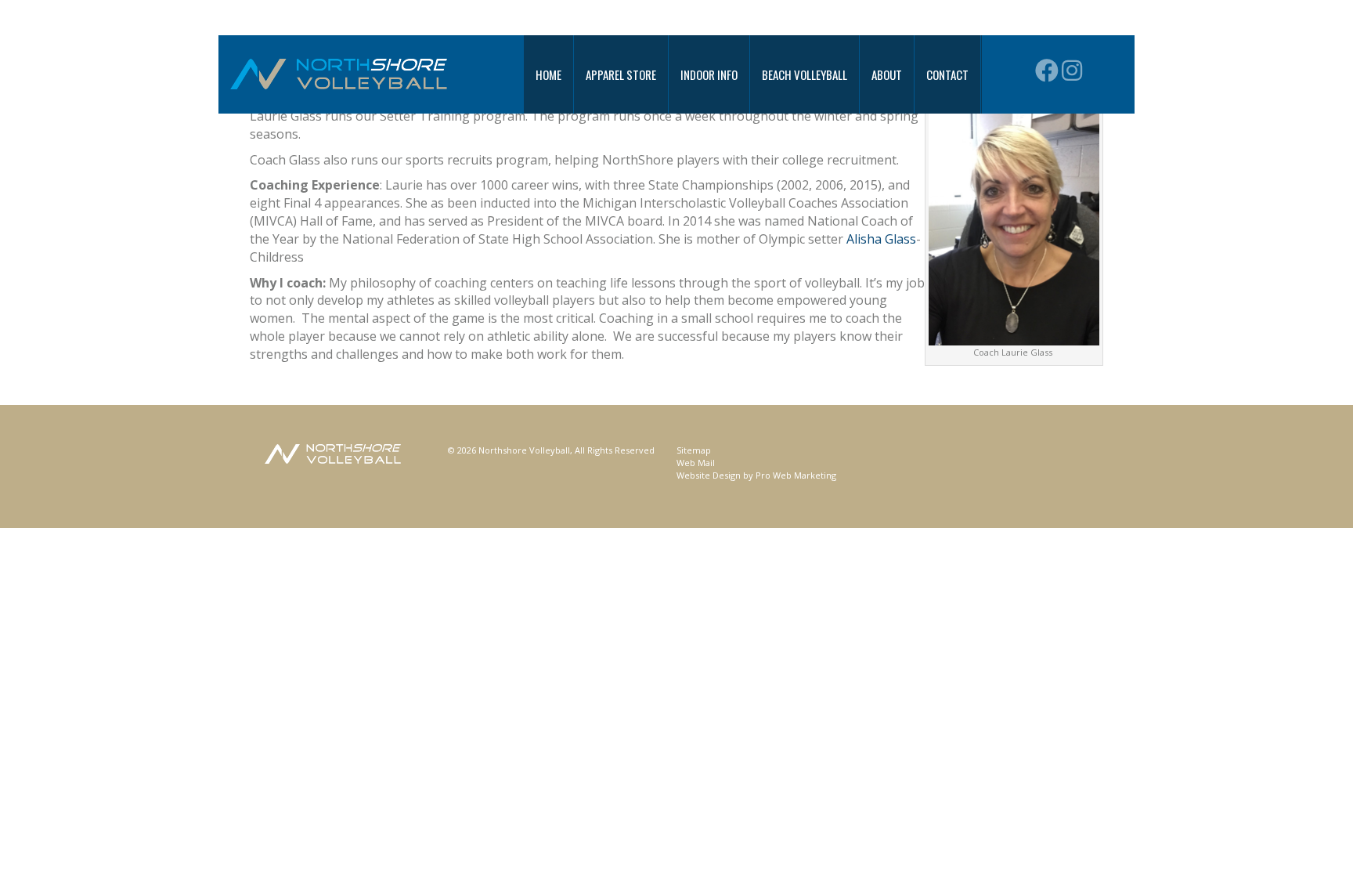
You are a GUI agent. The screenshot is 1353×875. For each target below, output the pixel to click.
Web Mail (695, 462)
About (886, 74)
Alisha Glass (881, 239)
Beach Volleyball (804, 74)
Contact (947, 74)
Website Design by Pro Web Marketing (756, 475)
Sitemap (693, 450)
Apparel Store (621, 74)
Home (548, 74)
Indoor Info (709, 74)
